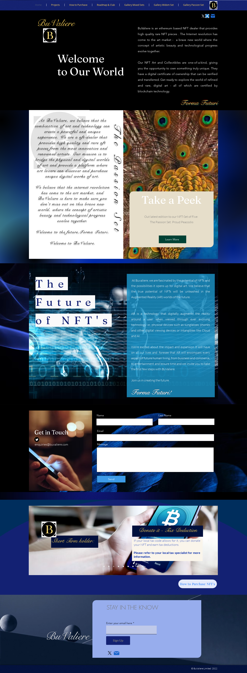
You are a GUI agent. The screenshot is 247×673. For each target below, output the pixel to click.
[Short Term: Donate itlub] (113, 566)
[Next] (208, 540)
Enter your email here (119, 623)
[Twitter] (36, 439)
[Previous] (38, 540)
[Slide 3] (142, 566)
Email (100, 431)
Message (102, 444)
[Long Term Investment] (128, 566)
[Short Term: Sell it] (123, 566)
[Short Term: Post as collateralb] (118, 566)
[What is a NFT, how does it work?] (104, 566)
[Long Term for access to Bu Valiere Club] (133, 566)
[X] (203, 16)
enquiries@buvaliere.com (51, 444)
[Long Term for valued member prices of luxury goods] (137, 566)
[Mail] (213, 16)
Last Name (164, 415)
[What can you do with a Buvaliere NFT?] (108, 566)
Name (100, 415)
